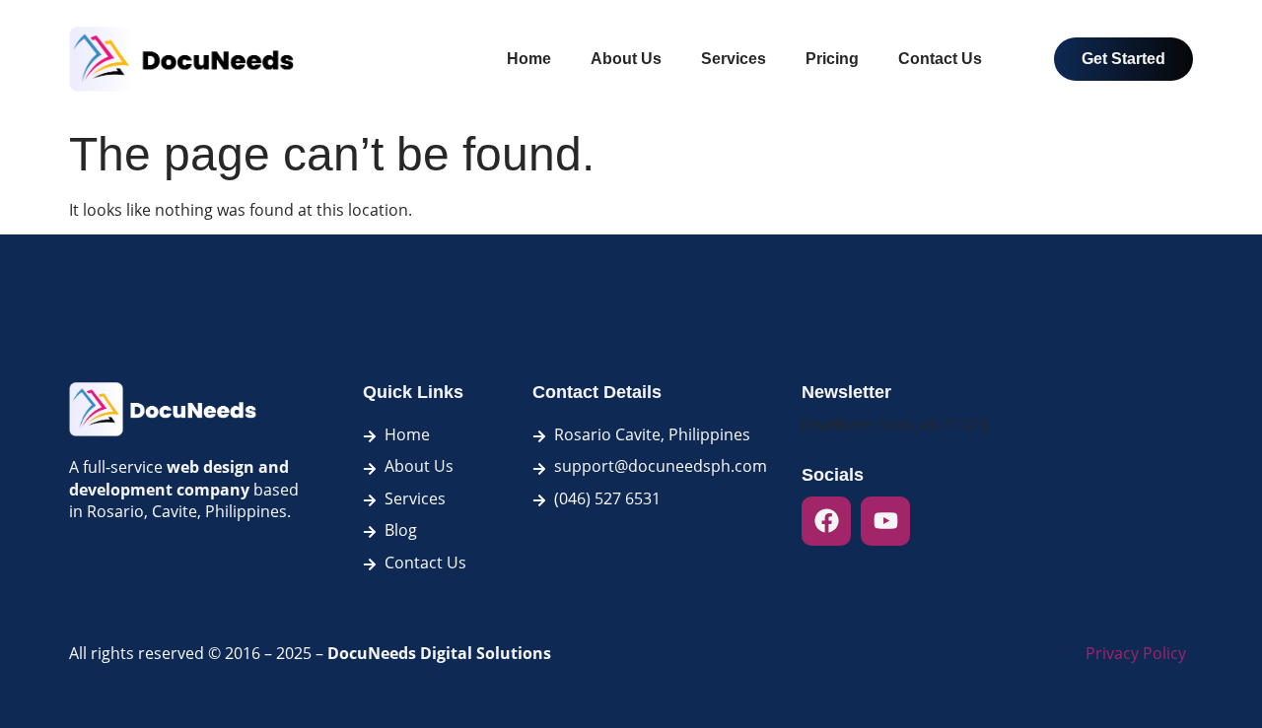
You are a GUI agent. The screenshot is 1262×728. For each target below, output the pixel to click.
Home (529, 58)
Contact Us (940, 58)
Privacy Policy (1136, 653)
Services (733, 58)
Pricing (832, 58)
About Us (626, 58)
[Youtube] (885, 521)
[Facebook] (826, 521)
